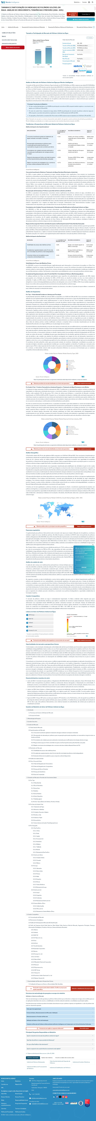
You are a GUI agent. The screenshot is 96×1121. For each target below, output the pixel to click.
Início (2, 1081)
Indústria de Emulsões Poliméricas (81, 1062)
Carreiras (3, 1108)
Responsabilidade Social (21, 1100)
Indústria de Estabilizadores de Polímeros (60, 1067)
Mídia (2, 1100)
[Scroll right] (94, 27)
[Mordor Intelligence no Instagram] (66, 1097)
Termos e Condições (20, 1108)
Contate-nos (4, 1084)
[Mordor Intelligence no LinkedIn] (54, 1097)
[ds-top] (81, 19)
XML (2, 1087)
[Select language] (89, 2)
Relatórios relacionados (32, 1057)
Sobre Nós (4, 1093)
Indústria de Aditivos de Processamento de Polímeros (37, 1067)
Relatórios (77, 2)
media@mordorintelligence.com (40, 1103)
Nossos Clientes (5, 1097)
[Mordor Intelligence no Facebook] (57, 1097)
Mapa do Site (18, 1084)
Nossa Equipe (18, 1093)
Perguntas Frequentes (21, 1103)
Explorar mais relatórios (46, 1057)
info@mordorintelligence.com (39, 1098)
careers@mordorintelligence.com (61, 1090)
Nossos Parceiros (19, 1097)
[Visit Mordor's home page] (10, 2)
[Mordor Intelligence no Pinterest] (63, 1097)
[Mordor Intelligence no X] (60, 1097)
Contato (84, 2)
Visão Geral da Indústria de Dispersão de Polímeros (60, 1062)
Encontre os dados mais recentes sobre (65, 1057)
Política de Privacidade (7, 1112)
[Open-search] (93, 2)
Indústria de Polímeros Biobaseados (36, 1062)
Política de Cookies (20, 1112)
